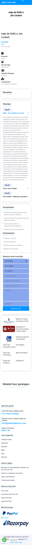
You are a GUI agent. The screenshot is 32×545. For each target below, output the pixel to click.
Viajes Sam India (6, 498)
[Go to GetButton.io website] (4, 543)
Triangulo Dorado (6, 439)
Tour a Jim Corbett (10, 188)
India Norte (4, 443)
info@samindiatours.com (14, 423)
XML (20, 542)
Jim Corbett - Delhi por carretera (15, 197)
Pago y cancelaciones (8, 477)
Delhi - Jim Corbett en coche (13, 113)
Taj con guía (4, 491)
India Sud (4, 457)
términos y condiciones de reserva (12, 473)
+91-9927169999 (10, 414)
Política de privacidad (7, 480)
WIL (26, 539)
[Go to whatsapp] (4, 540)
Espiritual (4, 446)
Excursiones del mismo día (9, 494)
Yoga (2, 453)
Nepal (3, 450)
